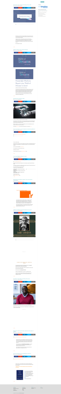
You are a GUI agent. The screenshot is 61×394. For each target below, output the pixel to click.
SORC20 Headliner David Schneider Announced (22, 209)
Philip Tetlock (17, 126)
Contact (23, 389)
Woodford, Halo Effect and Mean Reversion (21, 278)
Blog (20, 99)
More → (31, 126)
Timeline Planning (24, 388)
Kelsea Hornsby (15, 99)
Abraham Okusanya (16, 181)
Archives (23, 390)
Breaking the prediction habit (18, 98)
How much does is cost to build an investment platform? (24, 129)
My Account (32, 388)
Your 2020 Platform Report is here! (20, 156)
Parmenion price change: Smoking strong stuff (22, 4)
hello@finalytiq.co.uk (23, 151)
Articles (22, 181)
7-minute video (22, 146)
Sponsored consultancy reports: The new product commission (22, 180)
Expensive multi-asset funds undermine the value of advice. (23, 331)
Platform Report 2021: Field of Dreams (20, 49)
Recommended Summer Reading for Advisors (22, 353)
